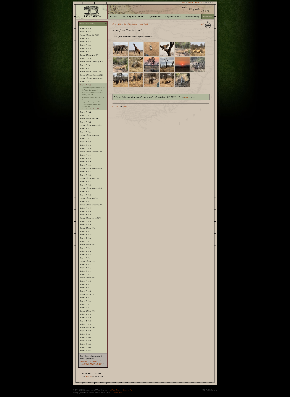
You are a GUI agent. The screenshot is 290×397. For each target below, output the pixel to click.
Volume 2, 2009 (85, 337)
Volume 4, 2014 (85, 248)
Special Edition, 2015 (87, 228)
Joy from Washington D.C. (91, 102)
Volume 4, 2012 (85, 281)
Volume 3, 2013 (85, 267)
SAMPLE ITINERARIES (89, 361)
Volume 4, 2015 (85, 231)
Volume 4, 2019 (85, 155)
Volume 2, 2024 (85, 58)
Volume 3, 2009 (85, 334)
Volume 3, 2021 (85, 132)
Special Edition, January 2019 (91, 151)
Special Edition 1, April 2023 (90, 71)
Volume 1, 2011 (85, 307)
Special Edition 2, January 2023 (91, 78)
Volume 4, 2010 (85, 314)
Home (183, 2)
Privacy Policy (115, 390)
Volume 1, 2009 (85, 340)
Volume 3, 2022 (85, 112)
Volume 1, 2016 (85, 224)
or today (155, 97)
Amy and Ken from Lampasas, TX (93, 87)
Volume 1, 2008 (85, 350)
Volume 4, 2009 (85, 330)
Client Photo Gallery (130, 24)
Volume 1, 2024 (85, 65)
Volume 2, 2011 (85, 304)
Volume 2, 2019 (85, 161)
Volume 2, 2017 (85, 201)
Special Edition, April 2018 (89, 178)
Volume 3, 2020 (85, 141)
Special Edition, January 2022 (91, 125)
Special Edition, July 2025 (89, 35)
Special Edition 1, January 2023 (91, 75)
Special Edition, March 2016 (90, 218)
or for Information (93, 375)
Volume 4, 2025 (85, 31)
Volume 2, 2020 (85, 145)
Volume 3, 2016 (85, 214)
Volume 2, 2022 (85, 115)
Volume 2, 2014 (85, 254)
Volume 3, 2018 (85, 175)
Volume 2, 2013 (85, 271)
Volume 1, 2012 (85, 291)
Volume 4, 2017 (85, 191)
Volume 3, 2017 (85, 195)
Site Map (190, 2)
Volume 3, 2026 (85, 28)
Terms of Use (127, 390)
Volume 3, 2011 (85, 301)
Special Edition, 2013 (87, 261)
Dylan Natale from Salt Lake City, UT (93, 98)
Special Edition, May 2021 (89, 135)
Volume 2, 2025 (85, 41)
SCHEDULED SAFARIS (92, 364)
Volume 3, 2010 (85, 317)
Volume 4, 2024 (85, 48)
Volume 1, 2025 (85, 45)
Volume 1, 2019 (85, 165)
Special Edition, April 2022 (89, 118)
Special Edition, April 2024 (89, 55)
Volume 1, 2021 (85, 138)
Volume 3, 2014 (85, 251)
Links (120, 24)
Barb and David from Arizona (92, 90)
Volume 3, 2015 (85, 234)
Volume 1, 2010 (85, 324)
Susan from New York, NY (90, 109)
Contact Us (198, 2)
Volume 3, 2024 (85, 51)
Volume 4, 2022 (85, 84)
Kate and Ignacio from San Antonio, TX (91, 105)
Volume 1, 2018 (85, 185)
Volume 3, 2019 (85, 158)
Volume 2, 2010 (85, 321)
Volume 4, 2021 (85, 128)
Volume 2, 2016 (85, 221)
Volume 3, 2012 (85, 284)
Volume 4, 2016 (85, 211)
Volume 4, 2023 (85, 68)
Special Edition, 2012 (87, 277)
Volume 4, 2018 (85, 171)
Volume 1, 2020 (85, 148)
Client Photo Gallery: (87, 23)
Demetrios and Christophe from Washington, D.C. (92, 93)
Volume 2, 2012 (85, 287)
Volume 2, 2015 (85, 238)
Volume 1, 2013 (85, 274)
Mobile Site (118, 392)
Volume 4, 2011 (85, 297)
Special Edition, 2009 (87, 327)
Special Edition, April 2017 (89, 198)
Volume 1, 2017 (85, 208)
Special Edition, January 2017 (91, 204)
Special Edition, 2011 (87, 294)
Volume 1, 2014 (85, 258)
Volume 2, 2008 (85, 347)
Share (124, 106)
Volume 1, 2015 (85, 241)
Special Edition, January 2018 (91, 188)
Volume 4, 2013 (85, 264)
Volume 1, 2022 (85, 122)
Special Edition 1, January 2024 (91, 61)
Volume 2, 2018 (85, 181)
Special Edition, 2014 (87, 244)
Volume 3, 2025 (85, 38)
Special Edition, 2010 (87, 311)
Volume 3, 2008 (85, 344)
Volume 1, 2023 (85, 81)
